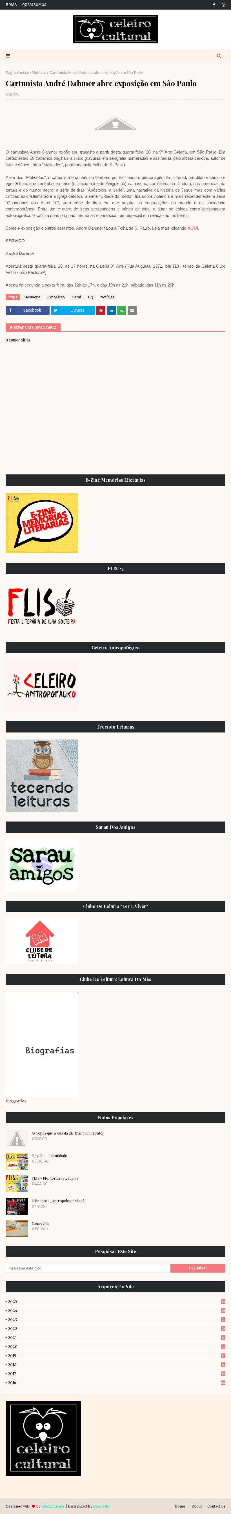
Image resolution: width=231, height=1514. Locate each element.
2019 (116, 1355)
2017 (116, 1373)
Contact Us (216, 1506)
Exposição (56, 297)
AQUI (192, 228)
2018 (116, 1364)
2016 (116, 1382)
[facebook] (214, 5)
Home (11, 5)
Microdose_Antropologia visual (58, 1200)
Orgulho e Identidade (49, 1155)
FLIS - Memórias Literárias (55, 1178)
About (197, 1506)
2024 (116, 1310)
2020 (116, 1346)
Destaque (32, 297)
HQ (90, 297)
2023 (116, 1319)
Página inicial (17, 72)
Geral (76, 297)
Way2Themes (53, 1506)
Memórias (40, 1223)
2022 (116, 1328)
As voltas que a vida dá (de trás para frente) (67, 1133)
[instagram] (222, 5)
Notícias (39, 72)
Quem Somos (34, 5)
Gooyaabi (101, 1506)
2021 (116, 1337)
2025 (116, 1301)
